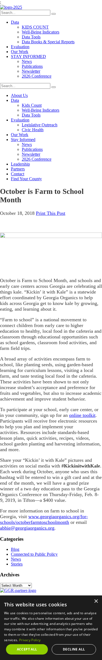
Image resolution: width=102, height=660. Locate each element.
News (27, 61)
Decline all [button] (74, 649)
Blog (15, 549)
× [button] (96, 601)
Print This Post (50, 213)
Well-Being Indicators (40, 32)
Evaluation (20, 46)
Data (15, 22)
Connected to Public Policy (34, 554)
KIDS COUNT (35, 27)
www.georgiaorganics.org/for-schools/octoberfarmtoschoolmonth (44, 519)
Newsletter (31, 71)
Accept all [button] (27, 649)
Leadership (20, 164)
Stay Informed (23, 139)
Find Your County (26, 178)
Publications (32, 66)
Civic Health (33, 129)
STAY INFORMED (28, 56)
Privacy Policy (30, 640)
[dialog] (51, 627)
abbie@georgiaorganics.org (27, 528)
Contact (17, 174)
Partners (18, 169)
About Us (19, 95)
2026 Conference (36, 76)
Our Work (19, 51)
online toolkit (82, 415)
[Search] (53, 14)
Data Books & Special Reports (48, 41)
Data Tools (31, 37)
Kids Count (32, 105)
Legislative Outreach (39, 125)
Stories (17, 564)
